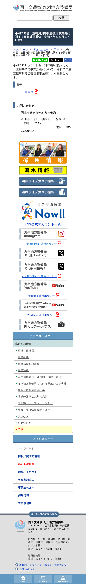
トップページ (23, 579)
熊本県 (29, 92)
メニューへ (43, 579)
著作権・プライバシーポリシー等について (43, 565)
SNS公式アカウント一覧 (42, 224)
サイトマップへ (63, 579)
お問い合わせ (26, 569)
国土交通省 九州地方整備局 (43, 8)
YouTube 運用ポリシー (41, 296)
